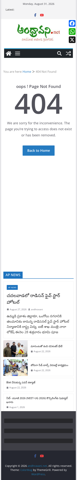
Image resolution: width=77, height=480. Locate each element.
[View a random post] (68, 53)
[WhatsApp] (72, 31)
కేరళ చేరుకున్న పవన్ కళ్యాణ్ (20, 382)
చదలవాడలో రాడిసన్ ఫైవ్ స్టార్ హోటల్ (33, 298)
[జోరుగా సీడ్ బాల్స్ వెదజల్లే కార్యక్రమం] (15, 367)
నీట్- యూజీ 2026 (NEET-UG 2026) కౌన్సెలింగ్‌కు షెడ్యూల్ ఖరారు (37, 400)
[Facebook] (72, 23)
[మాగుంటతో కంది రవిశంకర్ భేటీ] (15, 348)
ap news (12, 287)
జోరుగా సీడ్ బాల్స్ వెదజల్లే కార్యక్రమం (49, 365)
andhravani (37, 309)
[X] (72, 40)
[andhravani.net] (8, 53)
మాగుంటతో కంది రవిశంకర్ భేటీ (46, 346)
